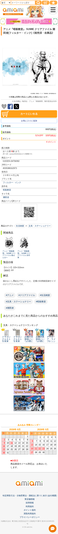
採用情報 (30, 503)
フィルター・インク (12, 182)
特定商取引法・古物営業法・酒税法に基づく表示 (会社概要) (30, 495)
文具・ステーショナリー (40, 226)
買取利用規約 (30, 513)
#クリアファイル (27, 295)
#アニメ (10, 295)
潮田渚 (6, 197)
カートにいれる (29, 113)
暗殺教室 (7, 190)
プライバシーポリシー (30, 517)
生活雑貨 (20, 226)
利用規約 (30, 506)
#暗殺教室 (41, 301)
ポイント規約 (30, 510)
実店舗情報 (30, 499)
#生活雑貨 (45, 295)
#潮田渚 (10, 308)
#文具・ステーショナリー (18, 301)
